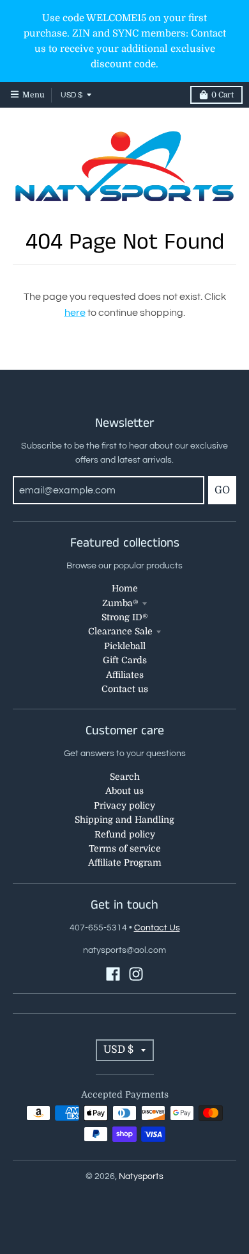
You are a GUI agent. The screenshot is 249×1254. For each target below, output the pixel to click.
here (75, 313)
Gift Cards (125, 660)
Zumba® (120, 603)
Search (125, 776)
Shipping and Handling (124, 819)
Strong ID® (125, 617)
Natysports (141, 1176)
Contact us (125, 689)
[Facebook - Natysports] (113, 974)
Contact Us (157, 927)
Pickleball (125, 646)
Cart (222, 94)
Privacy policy (124, 805)
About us (124, 791)
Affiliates (125, 675)
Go (222, 490)
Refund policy (124, 834)
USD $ (71, 95)
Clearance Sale (120, 631)
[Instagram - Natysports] (136, 974)
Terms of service (125, 848)
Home (125, 588)
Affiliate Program (125, 862)
